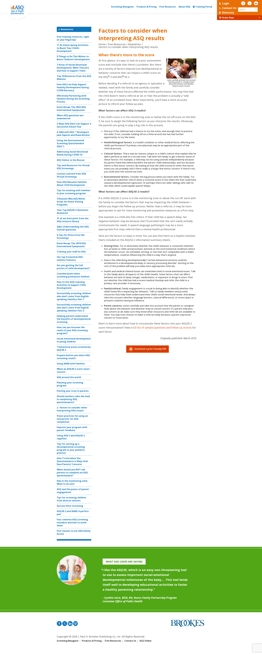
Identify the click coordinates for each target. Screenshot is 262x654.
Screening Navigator (122, 6)
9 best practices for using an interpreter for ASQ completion (72, 418)
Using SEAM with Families (71, 363)
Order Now (228, 17)
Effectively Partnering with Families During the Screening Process (73, 98)
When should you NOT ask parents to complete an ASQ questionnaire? (72, 472)
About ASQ (184, 6)
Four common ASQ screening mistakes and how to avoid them (72, 522)
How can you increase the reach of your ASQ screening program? (72, 330)
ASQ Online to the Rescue (71, 160)
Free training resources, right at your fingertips (73, 38)
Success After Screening (70, 505)
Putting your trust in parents (73, 390)
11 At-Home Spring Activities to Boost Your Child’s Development (72, 48)
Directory (228, 12)
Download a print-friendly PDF (150, 348)
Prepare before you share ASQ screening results (73, 357)
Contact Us (229, 8)
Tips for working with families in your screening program (73, 192)
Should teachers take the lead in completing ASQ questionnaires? (73, 399)
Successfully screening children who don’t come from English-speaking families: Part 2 (74, 307)
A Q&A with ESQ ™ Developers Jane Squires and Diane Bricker (73, 134)
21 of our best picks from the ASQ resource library (73, 220)
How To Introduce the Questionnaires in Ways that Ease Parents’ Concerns (72, 461)
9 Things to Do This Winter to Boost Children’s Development (73, 58)
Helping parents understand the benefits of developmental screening (74, 318)
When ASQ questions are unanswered (70, 117)
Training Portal (203, 6)
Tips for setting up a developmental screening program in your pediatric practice (71, 448)
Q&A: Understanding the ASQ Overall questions (73, 228)
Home (102, 44)
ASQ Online (145, 640)
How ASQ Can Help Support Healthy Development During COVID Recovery (73, 87)
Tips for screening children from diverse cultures (71, 499)
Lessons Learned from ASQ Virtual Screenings (71, 175)
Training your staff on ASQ (71, 251)
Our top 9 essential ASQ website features (70, 258)
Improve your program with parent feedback (72, 429)
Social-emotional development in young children (74, 340)
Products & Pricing (147, 6)
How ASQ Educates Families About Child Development (72, 183)
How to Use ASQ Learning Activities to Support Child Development (71, 284)
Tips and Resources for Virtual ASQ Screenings (73, 167)
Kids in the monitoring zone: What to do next (72, 482)
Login (225, 3)
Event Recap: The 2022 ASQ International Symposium (71, 109)
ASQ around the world (69, 377)
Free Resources (167, 6)
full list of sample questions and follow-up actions (162, 327)
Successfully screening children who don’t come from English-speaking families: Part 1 (74, 296)
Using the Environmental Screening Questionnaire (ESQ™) (70, 143)
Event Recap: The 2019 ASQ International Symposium (71, 245)
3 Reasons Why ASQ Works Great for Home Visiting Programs (71, 201)
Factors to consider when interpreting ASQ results (72, 409)
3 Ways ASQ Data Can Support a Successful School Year (74, 125)
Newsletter (67, 29)
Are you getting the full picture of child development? (73, 267)
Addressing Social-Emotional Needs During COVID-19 (72, 153)
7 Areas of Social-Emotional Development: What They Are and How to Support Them (73, 67)
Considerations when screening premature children (73, 275)
